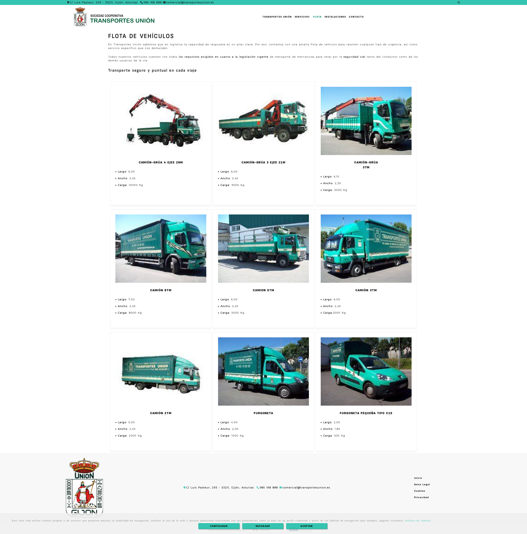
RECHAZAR (263, 526)
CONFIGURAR (219, 526)
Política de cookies (418, 520)
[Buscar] (459, 2)
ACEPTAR (307, 526)
